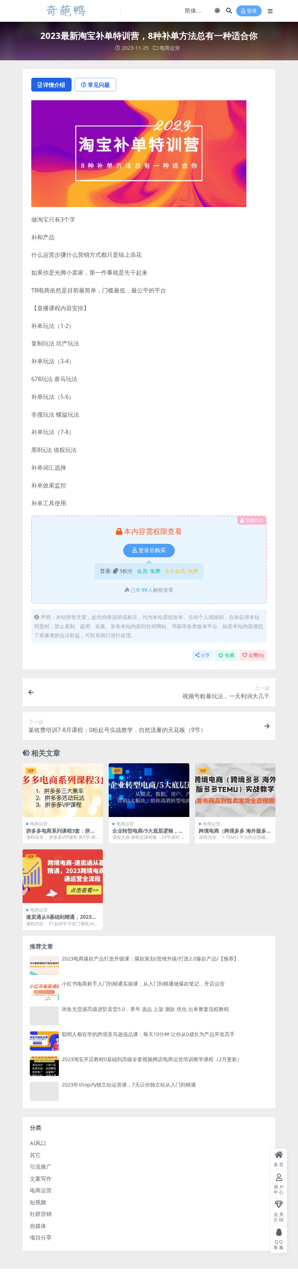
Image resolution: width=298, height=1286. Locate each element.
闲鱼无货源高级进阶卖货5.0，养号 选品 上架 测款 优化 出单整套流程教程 (145, 1009)
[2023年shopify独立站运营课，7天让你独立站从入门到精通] (44, 1091)
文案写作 (41, 1178)
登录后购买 (152, 550)
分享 (205, 655)
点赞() (256, 655)
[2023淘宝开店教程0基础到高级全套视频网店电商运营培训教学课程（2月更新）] (44, 1066)
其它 (35, 1154)
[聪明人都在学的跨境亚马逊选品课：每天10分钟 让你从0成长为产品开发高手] (44, 1041)
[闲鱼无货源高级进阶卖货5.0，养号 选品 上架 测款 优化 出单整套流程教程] (44, 1016)
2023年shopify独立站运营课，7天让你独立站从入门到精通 (129, 1084)
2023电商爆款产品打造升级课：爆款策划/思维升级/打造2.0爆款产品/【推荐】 (150, 958)
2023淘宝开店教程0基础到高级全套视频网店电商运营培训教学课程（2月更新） (152, 1059)
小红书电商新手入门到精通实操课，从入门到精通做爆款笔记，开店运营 (143, 983)
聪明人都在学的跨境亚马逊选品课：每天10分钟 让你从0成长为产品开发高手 (148, 1034)
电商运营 (170, 47)
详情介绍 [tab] (54, 84)
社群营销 (41, 1213)
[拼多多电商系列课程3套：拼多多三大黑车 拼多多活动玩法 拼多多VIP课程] (63, 790)
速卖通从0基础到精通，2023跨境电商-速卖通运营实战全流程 (61, 919)
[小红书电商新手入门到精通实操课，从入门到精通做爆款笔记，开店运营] (44, 990)
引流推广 (41, 1166)
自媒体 (38, 1225)
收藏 (229, 655)
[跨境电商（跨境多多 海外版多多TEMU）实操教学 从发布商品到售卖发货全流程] (235, 790)
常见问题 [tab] (99, 84)
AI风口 (38, 1143)
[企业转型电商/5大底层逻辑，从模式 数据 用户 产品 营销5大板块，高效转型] (149, 790)
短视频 (38, 1202)
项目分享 (41, 1237)
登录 (252, 11)
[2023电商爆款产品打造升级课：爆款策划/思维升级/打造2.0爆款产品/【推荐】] (44, 965)
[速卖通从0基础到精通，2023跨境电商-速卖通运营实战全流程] (63, 876)
